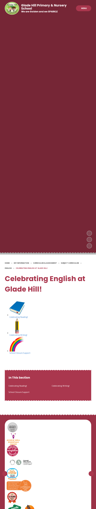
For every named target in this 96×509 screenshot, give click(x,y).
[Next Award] (91, 473)
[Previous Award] (4, 473)
